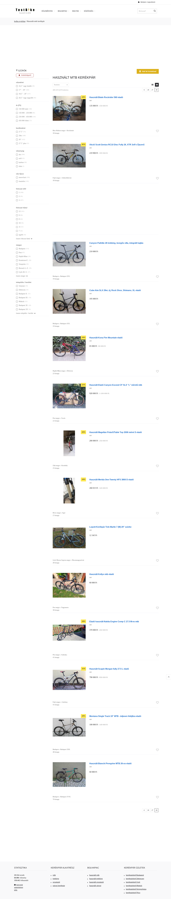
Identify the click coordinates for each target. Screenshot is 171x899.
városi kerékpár (59, 886)
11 (19, 227)
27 (152, 90)
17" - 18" (22, 90)
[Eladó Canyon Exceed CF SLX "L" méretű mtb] (69, 384)
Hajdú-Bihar (23, 256)
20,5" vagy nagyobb (26, 98)
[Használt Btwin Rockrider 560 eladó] (69, 97)
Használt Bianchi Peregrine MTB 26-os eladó (110, 763)
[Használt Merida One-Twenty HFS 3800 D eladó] (69, 479)
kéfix (15, 890)
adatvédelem (18, 887)
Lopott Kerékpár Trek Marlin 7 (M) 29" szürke (110, 527)
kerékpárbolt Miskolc (134, 886)
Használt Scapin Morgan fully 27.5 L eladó (109, 669)
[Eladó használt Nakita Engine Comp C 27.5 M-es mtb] (69, 621)
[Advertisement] (85, 45)
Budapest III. (23, 298)
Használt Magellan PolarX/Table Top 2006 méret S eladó (115, 432)
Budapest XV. (23, 309)
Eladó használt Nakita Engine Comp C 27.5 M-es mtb (114, 621)
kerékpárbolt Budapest (135, 875)
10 (20, 223)
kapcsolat (19, 885)
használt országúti (96, 882)
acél (20, 158)
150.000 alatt (23, 109)
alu (20, 154)
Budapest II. (23, 294)
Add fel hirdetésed (149, 71)
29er (20, 136)
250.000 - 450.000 (25, 117)
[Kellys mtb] (69, 574)
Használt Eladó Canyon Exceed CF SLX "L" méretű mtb (115, 385)
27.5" (21, 132)
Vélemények (47, 11)
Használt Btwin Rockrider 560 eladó (106, 97)
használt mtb (94, 875)
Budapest (22, 249)
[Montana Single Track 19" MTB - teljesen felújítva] (69, 716)
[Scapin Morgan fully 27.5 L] (69, 668)
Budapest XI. (23, 305)
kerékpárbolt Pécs (133, 893)
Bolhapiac (63, 11)
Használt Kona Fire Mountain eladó (106, 337)
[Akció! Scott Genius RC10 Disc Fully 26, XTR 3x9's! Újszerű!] (69, 144)
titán (20, 166)
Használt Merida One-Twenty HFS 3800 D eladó (111, 479)
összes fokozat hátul (23, 239)
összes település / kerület (24, 313)
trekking (56, 879)
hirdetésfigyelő (26, 75)
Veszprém (22, 264)
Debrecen (22, 290)
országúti (56, 882)
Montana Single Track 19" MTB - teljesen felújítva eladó (115, 716)
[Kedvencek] (157, 131)
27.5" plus (22, 143)
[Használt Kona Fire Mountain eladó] (69, 337)
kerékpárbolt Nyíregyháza (136, 889)
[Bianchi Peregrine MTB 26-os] (69, 763)
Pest (20, 252)
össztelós (22, 181)
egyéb (21, 235)
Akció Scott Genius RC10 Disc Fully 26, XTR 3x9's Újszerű (116, 144)
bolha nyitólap (19, 21)
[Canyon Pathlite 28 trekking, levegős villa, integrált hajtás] (69, 242)
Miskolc (21, 301)
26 (148, 90)
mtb (54, 875)
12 (20, 211)
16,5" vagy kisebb (25, 86)
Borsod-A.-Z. (23, 268)
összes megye (20, 276)
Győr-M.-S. (23, 272)
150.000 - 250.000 (25, 113)
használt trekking (96, 879)
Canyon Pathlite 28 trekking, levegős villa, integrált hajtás (116, 243)
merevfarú (22, 177)
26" (20, 139)
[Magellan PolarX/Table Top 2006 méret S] (69, 432)
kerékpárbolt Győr (133, 882)
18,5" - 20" (23, 94)
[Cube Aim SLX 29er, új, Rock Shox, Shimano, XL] (69, 290)
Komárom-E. (23, 260)
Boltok (75, 11)
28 (156, 90)
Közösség (89, 11)
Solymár (22, 286)
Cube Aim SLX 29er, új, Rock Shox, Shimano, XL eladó (115, 290)
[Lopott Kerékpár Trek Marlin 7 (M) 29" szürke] (69, 526)
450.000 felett (24, 121)
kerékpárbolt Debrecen (135, 879)
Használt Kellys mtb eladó (101, 574)
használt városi (95, 886)
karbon (21, 162)
